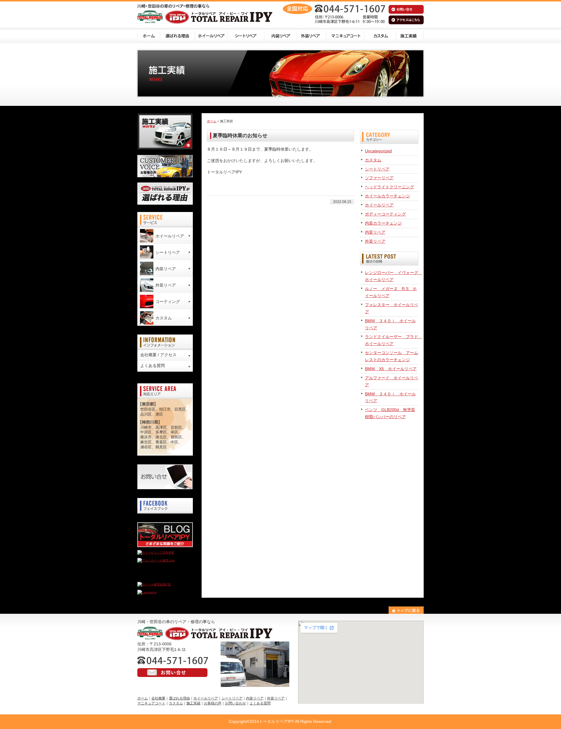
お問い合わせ (235, 703)
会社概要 (158, 698)
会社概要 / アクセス (158, 354)
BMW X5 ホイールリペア (391, 368)
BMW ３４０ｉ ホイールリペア (390, 324)
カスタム (380, 35)
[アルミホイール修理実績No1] (157, 576)
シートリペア (245, 35)
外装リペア (311, 35)
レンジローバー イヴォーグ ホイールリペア (391, 276)
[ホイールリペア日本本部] (155, 552)
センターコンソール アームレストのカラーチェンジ (391, 356)
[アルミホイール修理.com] (156, 560)
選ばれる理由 (177, 35)
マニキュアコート (345, 35)
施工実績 (410, 35)
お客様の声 (212, 703)
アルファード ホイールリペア (391, 381)
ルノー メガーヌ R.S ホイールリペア (391, 292)
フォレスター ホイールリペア (391, 308)
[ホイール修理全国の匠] (154, 584)
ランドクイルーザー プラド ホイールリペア (391, 340)
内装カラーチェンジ (383, 223)
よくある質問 (152, 365)
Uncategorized (378, 151)
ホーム (148, 35)
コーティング (167, 301)
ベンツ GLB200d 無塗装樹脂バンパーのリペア (390, 413)
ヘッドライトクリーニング (389, 187)
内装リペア (280, 35)
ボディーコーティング (385, 214)
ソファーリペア (379, 177)
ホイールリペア (211, 35)
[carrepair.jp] (147, 592)
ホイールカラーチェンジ (387, 196)
